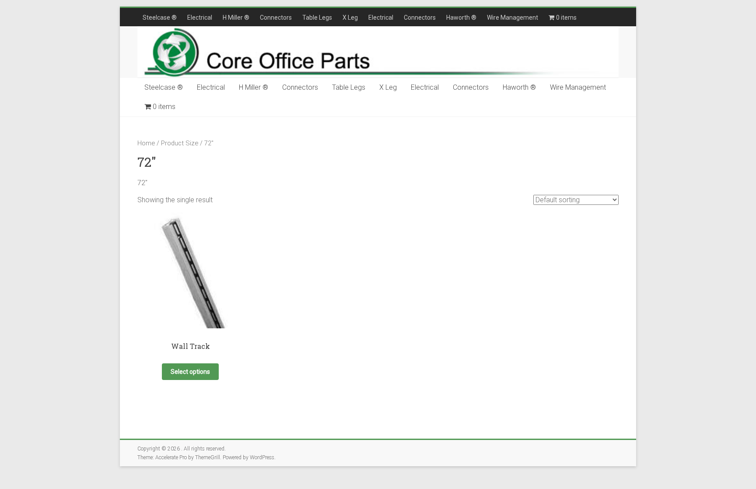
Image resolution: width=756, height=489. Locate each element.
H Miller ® (236, 17)
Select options (190, 371)
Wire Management (512, 17)
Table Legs (317, 17)
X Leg (350, 17)
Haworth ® (461, 17)
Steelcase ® (160, 17)
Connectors (276, 17)
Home (146, 143)
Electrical (199, 17)
